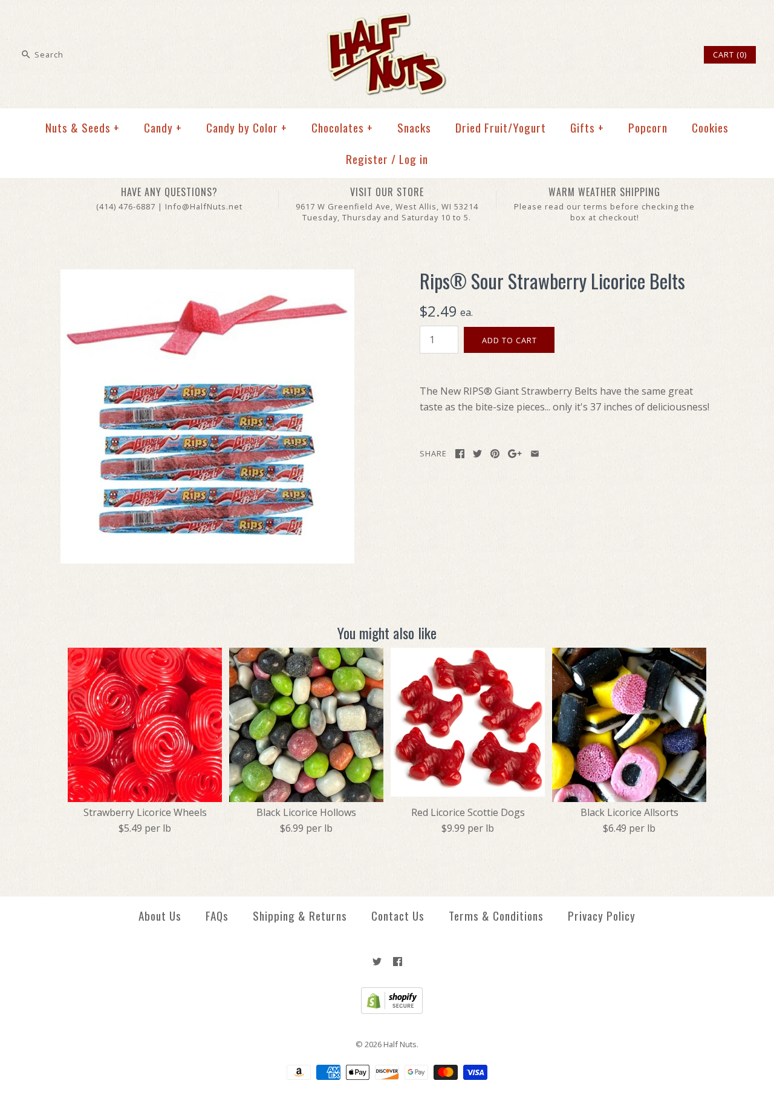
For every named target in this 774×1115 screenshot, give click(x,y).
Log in (413, 159)
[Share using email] (534, 453)
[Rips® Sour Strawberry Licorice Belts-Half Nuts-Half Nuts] (207, 276)
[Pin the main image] (494, 453)
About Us (159, 915)
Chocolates (342, 127)
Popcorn (648, 127)
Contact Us (397, 915)
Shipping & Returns (300, 915)
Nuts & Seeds (82, 127)
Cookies (710, 127)
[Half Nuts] (387, 19)
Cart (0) (730, 54)
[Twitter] (377, 961)
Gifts (587, 127)
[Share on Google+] (515, 453)
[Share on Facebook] (459, 453)
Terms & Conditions (496, 915)
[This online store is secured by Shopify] (387, 1010)
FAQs (217, 915)
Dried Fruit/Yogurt (500, 127)
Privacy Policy (602, 915)
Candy (163, 127)
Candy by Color (246, 127)
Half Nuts (400, 1044)
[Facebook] (397, 961)
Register (367, 159)
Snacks (414, 127)
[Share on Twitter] (477, 453)
